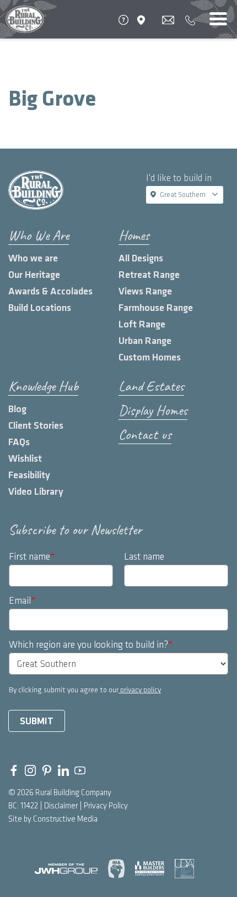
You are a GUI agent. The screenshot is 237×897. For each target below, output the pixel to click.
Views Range (145, 291)
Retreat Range (149, 275)
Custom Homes (149, 357)
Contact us (144, 434)
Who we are (33, 258)
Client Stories (35, 425)
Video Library (35, 491)
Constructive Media (65, 819)
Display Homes (152, 410)
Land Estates (151, 386)
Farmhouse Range (155, 308)
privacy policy (139, 689)
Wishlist (25, 458)
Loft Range (141, 324)
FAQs (19, 442)
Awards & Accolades (50, 291)
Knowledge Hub (43, 386)
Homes (133, 235)
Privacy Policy (106, 806)
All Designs (140, 258)
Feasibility (29, 475)
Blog (17, 409)
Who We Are (38, 235)
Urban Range (144, 341)
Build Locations (39, 308)
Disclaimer (61, 806)
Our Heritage (34, 275)
